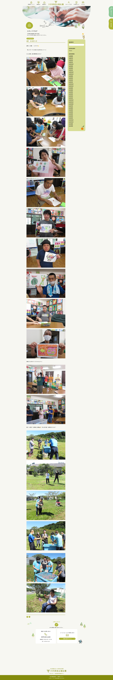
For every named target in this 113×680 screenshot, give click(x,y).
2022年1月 (71, 118)
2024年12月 (71, 72)
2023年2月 (71, 96)
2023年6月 (71, 90)
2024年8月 (71, 76)
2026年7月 (71, 58)
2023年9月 (71, 88)
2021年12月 (71, 120)
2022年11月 (71, 102)
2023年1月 (71, 98)
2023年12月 (71, 84)
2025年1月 (71, 70)
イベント (70, 50)
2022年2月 (71, 116)
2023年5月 (71, 92)
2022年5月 (71, 110)
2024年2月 (71, 80)
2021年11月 (71, 122)
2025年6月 (71, 68)
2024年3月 (71, 78)
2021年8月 (71, 124)
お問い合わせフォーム (67, 638)
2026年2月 (71, 60)
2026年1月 (71, 62)
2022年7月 (71, 106)
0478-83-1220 (45, 637)
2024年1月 (71, 82)
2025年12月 (71, 64)
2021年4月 (71, 126)
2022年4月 (71, 112)
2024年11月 (71, 74)
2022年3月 (71, 114)
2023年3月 (71, 94)
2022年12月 (71, 100)
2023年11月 (71, 86)
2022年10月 (71, 104)
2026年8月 (71, 56)
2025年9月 (71, 66)
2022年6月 (71, 108)
